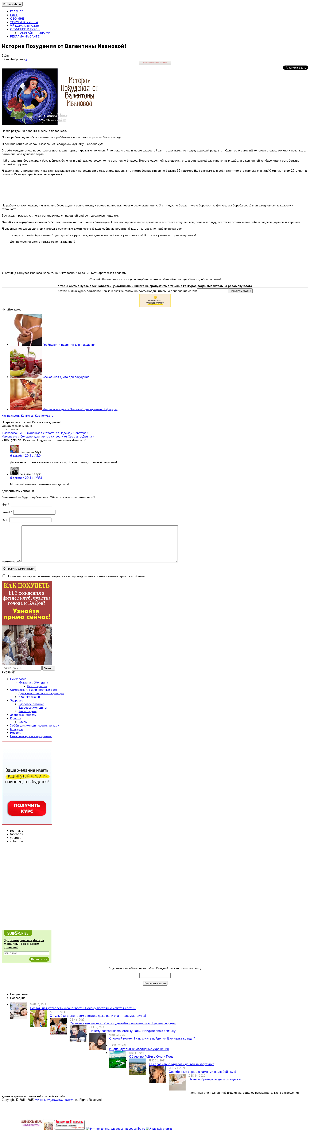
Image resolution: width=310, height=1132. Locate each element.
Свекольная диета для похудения (65, 377)
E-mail (7, 512)
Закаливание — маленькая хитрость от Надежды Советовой (45, 433)
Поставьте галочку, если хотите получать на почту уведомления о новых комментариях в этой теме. (76, 576)
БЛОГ (14, 15)
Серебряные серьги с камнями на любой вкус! (202, 1072)
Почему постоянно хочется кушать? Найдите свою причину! (133, 1031)
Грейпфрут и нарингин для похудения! (69, 344)
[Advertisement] (155, 189)
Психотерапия (37, 686)
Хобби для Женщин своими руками (34, 725)
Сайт (5, 520)
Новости (16, 732)
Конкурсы (27, 415)
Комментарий (11, 561)
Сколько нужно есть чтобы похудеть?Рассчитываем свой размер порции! (123, 1023)
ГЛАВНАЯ (16, 11)
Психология (18, 679)
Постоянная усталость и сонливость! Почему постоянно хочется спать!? (83, 1008)
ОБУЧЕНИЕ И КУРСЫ (25, 29)
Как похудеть (11, 415)
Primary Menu (12, 4)
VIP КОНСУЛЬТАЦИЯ (24, 25)
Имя (5, 504)
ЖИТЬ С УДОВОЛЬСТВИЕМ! (54, 1099)
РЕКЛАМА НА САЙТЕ (24, 36)
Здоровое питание (31, 704)
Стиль (23, 722)
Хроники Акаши (29, 696)
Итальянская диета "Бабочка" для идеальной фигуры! (79, 409)
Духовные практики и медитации (41, 693)
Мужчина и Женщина (33, 682)
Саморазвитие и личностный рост (33, 689)
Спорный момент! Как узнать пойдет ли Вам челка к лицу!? (152, 1038)
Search (6, 668)
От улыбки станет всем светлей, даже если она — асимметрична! (98, 1016)
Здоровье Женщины (33, 707)
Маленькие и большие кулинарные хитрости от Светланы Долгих (48, 436)
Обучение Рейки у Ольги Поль (151, 1056)
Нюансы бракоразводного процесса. (215, 1079)
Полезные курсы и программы (31, 736)
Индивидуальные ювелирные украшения (139, 1049)
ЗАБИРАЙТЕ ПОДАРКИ (34, 33)
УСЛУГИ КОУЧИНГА (24, 22)
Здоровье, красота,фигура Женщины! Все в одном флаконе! (24, 943)
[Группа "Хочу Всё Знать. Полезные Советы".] (69, 1128)
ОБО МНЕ (17, 18)
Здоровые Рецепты (23, 714)
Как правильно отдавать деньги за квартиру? (181, 1064)
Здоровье (16, 700)
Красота (15, 718)
